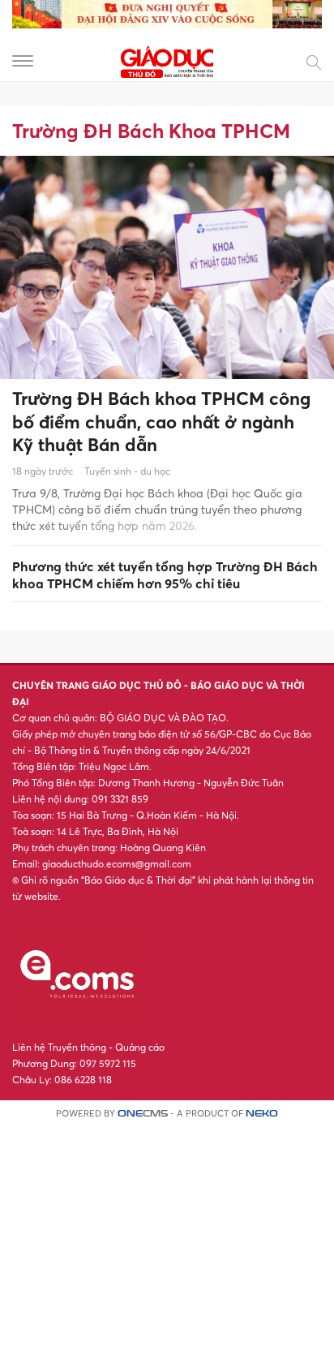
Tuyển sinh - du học (127, 471)
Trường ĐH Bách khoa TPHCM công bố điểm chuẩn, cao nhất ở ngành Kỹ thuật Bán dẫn (161, 421)
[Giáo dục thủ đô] (167, 60)
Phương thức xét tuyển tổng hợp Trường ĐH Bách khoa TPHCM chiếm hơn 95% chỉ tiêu (165, 575)
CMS (143, 1113)
